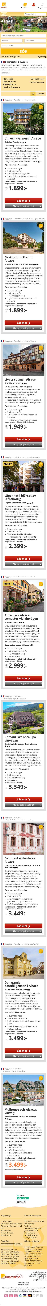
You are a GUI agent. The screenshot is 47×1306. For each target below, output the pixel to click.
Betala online (6, 1230)
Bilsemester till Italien (9, 1249)
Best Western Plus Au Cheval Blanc (14, 1071)
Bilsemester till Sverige (9, 1259)
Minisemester (29, 1224)
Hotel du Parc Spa (30, 100)
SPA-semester (29, 1233)
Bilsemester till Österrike (10, 1252)
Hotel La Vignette (30, 341)
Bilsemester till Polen (8, 1263)
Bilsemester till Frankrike (10, 1254)
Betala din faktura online (33, 1254)
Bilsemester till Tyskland (10, 1256)
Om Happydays (6, 1221)
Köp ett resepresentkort (33, 1251)
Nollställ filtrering (37, 82)
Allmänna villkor (23, 1284)
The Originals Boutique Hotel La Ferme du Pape (18, 820)
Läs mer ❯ (23, 200)
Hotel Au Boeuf (30, 577)
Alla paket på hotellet (23, 206)
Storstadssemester (31, 1235)
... (22, 100)
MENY (4, 14)
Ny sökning (42, 57)
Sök (23, 51)
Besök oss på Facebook (33, 1249)
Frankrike (17, 100)
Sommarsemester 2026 (33, 1228)
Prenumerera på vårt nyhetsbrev (32, 1264)
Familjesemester (30, 1237)
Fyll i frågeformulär (31, 1258)
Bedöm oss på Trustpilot (33, 1247)
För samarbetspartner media (11, 1224)
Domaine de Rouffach (32, 944)
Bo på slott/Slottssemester (34, 1221)
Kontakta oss (6, 1235)
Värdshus (27, 1226)
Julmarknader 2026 (31, 1230)
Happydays (8, 100)
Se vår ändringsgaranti (32, 1256)
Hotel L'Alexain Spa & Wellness (34, 219)
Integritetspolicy (23, 1282)
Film (2, 1228)
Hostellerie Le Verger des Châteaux (14, 699)
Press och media (7, 1233)
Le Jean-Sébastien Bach (32, 457)
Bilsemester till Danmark (10, 1261)
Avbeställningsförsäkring (33, 1261)
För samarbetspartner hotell (11, 1226)
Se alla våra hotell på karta (10, 57)
